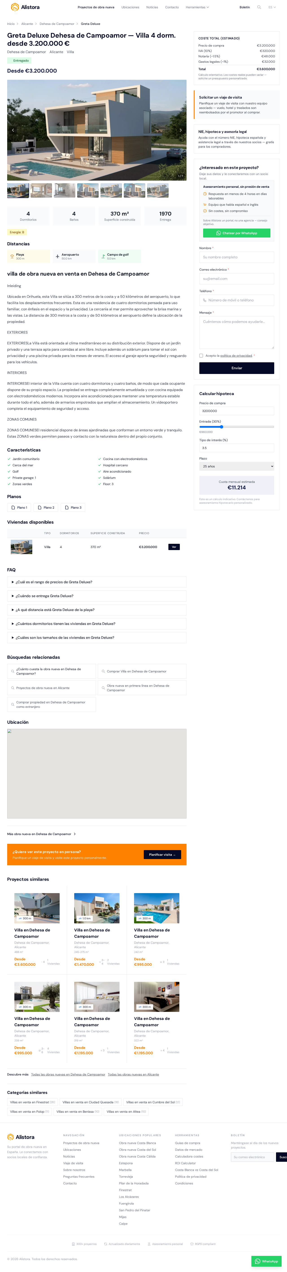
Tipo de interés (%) (213, 440)
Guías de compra (187, 1143)
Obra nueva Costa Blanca (137, 1143)
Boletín (245, 7)
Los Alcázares (129, 1197)
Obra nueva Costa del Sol (137, 1150)
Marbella (125, 1170)
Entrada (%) (210, 421)
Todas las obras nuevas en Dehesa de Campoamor (68, 1074)
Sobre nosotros (74, 1170)
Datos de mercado (188, 1150)
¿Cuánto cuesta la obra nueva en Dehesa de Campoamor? (48, 671)
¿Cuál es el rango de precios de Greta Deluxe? (54, 582)
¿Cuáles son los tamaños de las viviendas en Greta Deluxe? (65, 637)
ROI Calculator (185, 1163)
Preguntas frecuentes (78, 1177)
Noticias (152, 7)
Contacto (172, 7)
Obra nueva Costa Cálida (137, 1156)
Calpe (123, 1224)
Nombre (206, 248)
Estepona (126, 1163)
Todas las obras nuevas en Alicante (133, 1074)
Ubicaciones (130, 7)
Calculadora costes (189, 1156)
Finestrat (125, 1190)
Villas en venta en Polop (29, 1112)
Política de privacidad (191, 1177)
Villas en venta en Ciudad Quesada (91, 1102)
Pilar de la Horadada (134, 1183)
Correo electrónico (214, 270)
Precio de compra (212, 403)
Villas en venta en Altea (126, 1112)
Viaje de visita (73, 1163)
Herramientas (195, 7)
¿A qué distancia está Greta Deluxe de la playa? (55, 609)
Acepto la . (230, 356)
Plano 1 (22, 507)
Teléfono (206, 291)
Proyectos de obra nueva (96, 7)
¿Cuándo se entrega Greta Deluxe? (44, 596)
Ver (174, 547)
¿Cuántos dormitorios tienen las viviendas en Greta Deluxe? (65, 623)
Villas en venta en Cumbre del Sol (153, 1102)
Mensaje (206, 313)
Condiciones (184, 1183)
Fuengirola (126, 1203)
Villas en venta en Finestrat (32, 1102)
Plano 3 (76, 507)
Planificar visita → (162, 855)
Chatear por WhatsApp (240, 233)
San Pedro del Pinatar (134, 1210)
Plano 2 (49, 507)
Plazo (203, 458)
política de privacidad (236, 356)
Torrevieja (126, 1177)
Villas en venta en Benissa (78, 1112)
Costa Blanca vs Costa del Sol (196, 1170)
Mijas (122, 1217)
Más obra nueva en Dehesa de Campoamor (39, 834)
